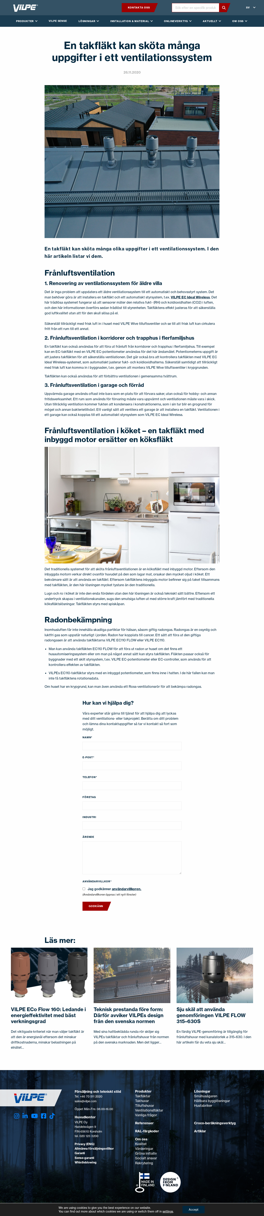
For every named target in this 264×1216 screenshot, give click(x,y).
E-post (88, 757)
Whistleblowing (86, 1162)
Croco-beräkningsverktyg (215, 1123)
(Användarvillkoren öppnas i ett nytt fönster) (109, 894)
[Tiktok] (52, 1115)
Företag (89, 797)
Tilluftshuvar (144, 1105)
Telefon (89, 777)
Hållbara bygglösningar (212, 1101)
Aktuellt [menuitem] (210, 21)
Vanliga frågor (146, 1115)
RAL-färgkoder (147, 1131)
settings (168, 1211)
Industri (89, 817)
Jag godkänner (114, 889)
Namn (87, 737)
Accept (193, 1209)
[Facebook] (43, 1115)
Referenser (144, 1123)
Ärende (88, 836)
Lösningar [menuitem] (87, 21)
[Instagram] (16, 1115)
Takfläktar (142, 1096)
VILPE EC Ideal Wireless (190, 297)
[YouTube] (34, 1115)
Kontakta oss (139, 7)
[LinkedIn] (25, 1115)
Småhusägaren (205, 1096)
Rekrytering (144, 1163)
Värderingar (144, 1149)
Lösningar (202, 1091)
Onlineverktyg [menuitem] (176, 21)
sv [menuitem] (248, 7)
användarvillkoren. (126, 889)
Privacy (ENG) (84, 1144)
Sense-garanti (84, 1158)
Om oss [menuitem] (238, 21)
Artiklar (200, 1131)
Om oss (141, 1139)
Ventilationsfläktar (149, 1110)
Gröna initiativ (146, 1153)
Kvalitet (141, 1144)
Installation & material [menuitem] (129, 21)
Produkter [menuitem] (25, 21)
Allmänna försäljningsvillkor (94, 1148)
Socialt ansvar (146, 1158)
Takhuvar (142, 1101)
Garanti (80, 1153)
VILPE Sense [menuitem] (58, 20)
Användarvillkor (97, 881)
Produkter (143, 1091)
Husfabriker (203, 1105)
